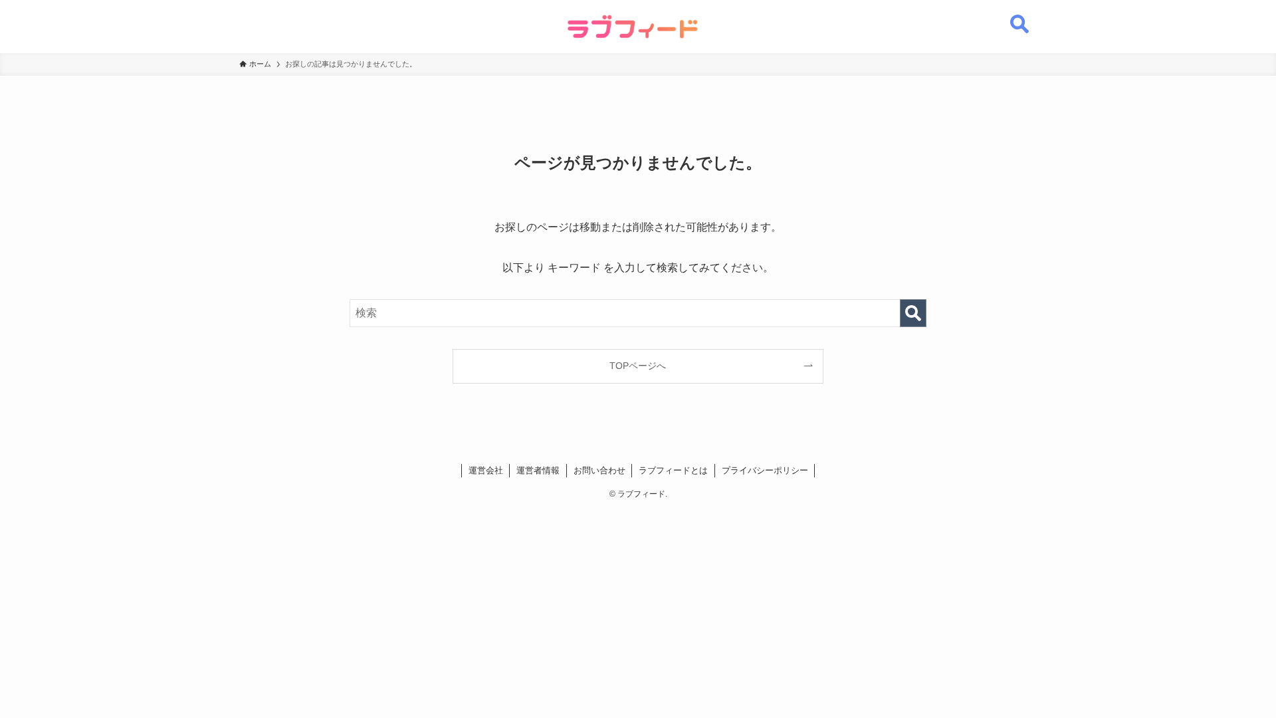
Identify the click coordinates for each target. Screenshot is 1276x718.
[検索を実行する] (913, 313)
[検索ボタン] (1019, 16)
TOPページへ (637, 365)
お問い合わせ (599, 470)
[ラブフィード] (633, 27)
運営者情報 (538, 470)
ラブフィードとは (673, 470)
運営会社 (486, 470)
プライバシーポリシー (765, 470)
